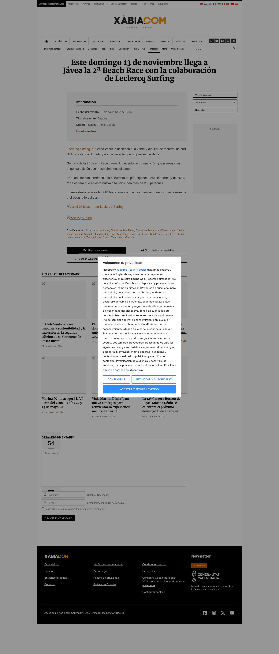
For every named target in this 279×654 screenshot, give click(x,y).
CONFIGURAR (116, 379)
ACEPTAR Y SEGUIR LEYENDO (139, 389)
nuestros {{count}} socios (132, 269)
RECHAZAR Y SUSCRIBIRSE (154, 379)
